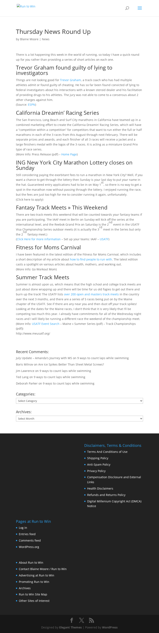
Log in (23, 528)
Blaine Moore (29, 39)
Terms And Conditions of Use (107, 452)
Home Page (69, 154)
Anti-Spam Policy (98, 464)
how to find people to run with (91, 259)
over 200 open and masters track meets (91, 294)
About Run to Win (31, 562)
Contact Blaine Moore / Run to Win (43, 569)
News (45, 39)
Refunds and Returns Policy (106, 495)
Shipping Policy (97, 458)
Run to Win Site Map (33, 594)
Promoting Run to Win (34, 582)
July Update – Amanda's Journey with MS (44, 358)
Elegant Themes (70, 627)
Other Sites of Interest (34, 601)
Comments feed (30, 540)
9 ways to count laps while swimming (103, 358)
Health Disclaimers (100, 488)
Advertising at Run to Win (36, 575)
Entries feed (27, 534)
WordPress (110, 627)
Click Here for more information (39, 239)
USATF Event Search (45, 324)
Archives (25, 588)
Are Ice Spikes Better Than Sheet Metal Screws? (71, 364)
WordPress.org (29, 547)
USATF (104, 239)
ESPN (31, 104)
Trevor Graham (70, 80)
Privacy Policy (96, 471)
